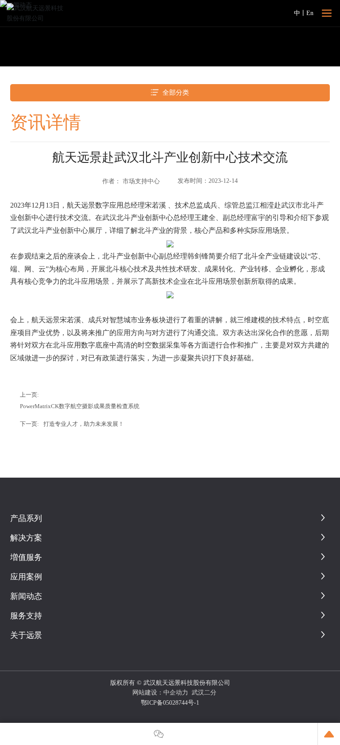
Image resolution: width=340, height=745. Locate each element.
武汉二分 (204, 692)
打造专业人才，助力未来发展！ (83, 424)
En (309, 13)
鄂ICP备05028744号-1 (170, 702)
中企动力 (175, 692)
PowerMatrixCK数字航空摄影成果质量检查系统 (79, 406)
